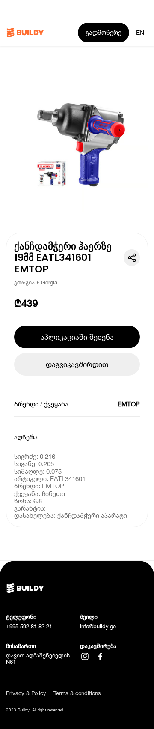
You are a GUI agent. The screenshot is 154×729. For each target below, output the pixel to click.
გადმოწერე (103, 32)
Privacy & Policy (26, 693)
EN (140, 32)
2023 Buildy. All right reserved (34, 710)
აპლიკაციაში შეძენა (77, 336)
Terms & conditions (77, 693)
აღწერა (26, 437)
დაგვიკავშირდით (77, 364)
